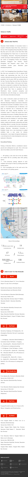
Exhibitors (8, 25)
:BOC (21, 472)
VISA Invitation (15, 464)
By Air (5, 36)
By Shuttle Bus (21, 36)
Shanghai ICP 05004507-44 (7, 474)
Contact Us (5, 467)
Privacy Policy (17, 474)
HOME (2, 25)
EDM (13, 460)
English (21, 2)
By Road (14, 36)
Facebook (5, 460)
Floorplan (23, 460)
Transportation (24, 464)
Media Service (15, 467)
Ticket (4, 464)
